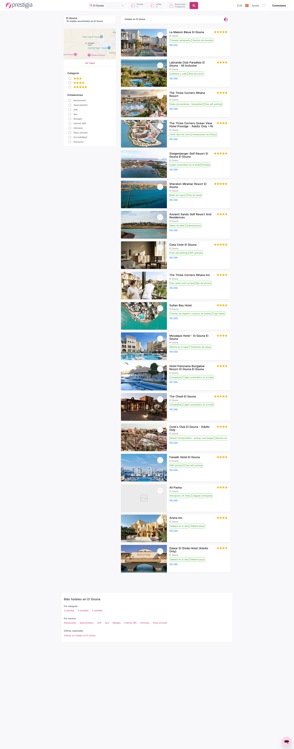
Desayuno (79, 141)
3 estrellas (69, 610)
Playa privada (80, 132)
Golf (75, 109)
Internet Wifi (80, 123)
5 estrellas (97, 610)
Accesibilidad (80, 137)
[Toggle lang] (247, 5)
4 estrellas (83, 610)
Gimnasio (78, 128)
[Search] (194, 5)
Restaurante (80, 100)
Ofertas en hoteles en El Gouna (79, 635)
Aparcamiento (81, 105)
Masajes (78, 118)
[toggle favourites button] (264, 6)
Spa (75, 114)
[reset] (122, 5)
